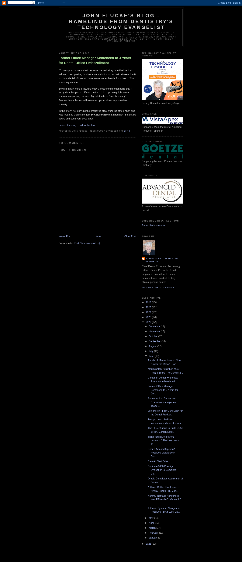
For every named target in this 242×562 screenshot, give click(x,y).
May (151, 518)
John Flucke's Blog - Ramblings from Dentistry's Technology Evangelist (121, 21)
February (154, 532)
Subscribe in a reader (153, 225)
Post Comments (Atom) (87, 243)
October (153, 336)
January (153, 537)
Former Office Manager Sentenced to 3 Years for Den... (163, 390)
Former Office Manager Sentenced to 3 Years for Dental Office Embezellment (95, 60)
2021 (149, 543)
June (152, 356)
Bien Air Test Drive (158, 461)
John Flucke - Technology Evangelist (162, 260)
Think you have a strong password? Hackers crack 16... (163, 440)
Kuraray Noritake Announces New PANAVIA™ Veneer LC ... (164, 499)
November (155, 331)
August (153, 346)
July (151, 351)
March (152, 527)
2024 (149, 312)
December (155, 326)
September (155, 341)
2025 (149, 307)
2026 (149, 302)
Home (98, 236)
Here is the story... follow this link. (77, 125)
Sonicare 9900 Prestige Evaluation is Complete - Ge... (163, 470)
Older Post (130, 236)
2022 (149, 322)
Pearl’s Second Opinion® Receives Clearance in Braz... (161, 453)
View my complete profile (158, 287)
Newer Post (65, 236)
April (151, 522)
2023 (149, 317)
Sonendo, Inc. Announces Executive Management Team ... (162, 402)
